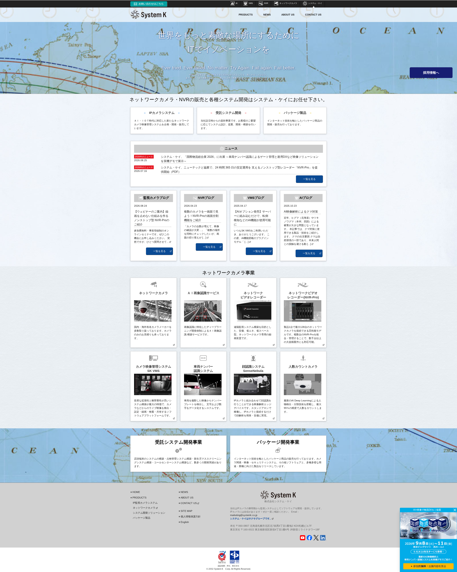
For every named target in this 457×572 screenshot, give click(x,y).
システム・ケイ (315, 3)
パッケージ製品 (141, 517)
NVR (265, 3)
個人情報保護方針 (191, 516)
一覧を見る (309, 179)
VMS (250, 3)
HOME (136, 492)
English (185, 522)
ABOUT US (287, 14)
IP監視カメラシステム (145, 502)
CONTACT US (313, 14)
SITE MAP (186, 511)
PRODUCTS (246, 14)
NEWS (267, 14)
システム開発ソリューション (149, 512)
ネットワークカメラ (288, 3)
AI (236, 3)
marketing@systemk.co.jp (243, 515)
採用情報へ (431, 72)
